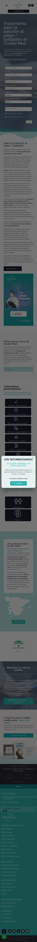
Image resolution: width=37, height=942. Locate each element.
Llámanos (19, 483)
